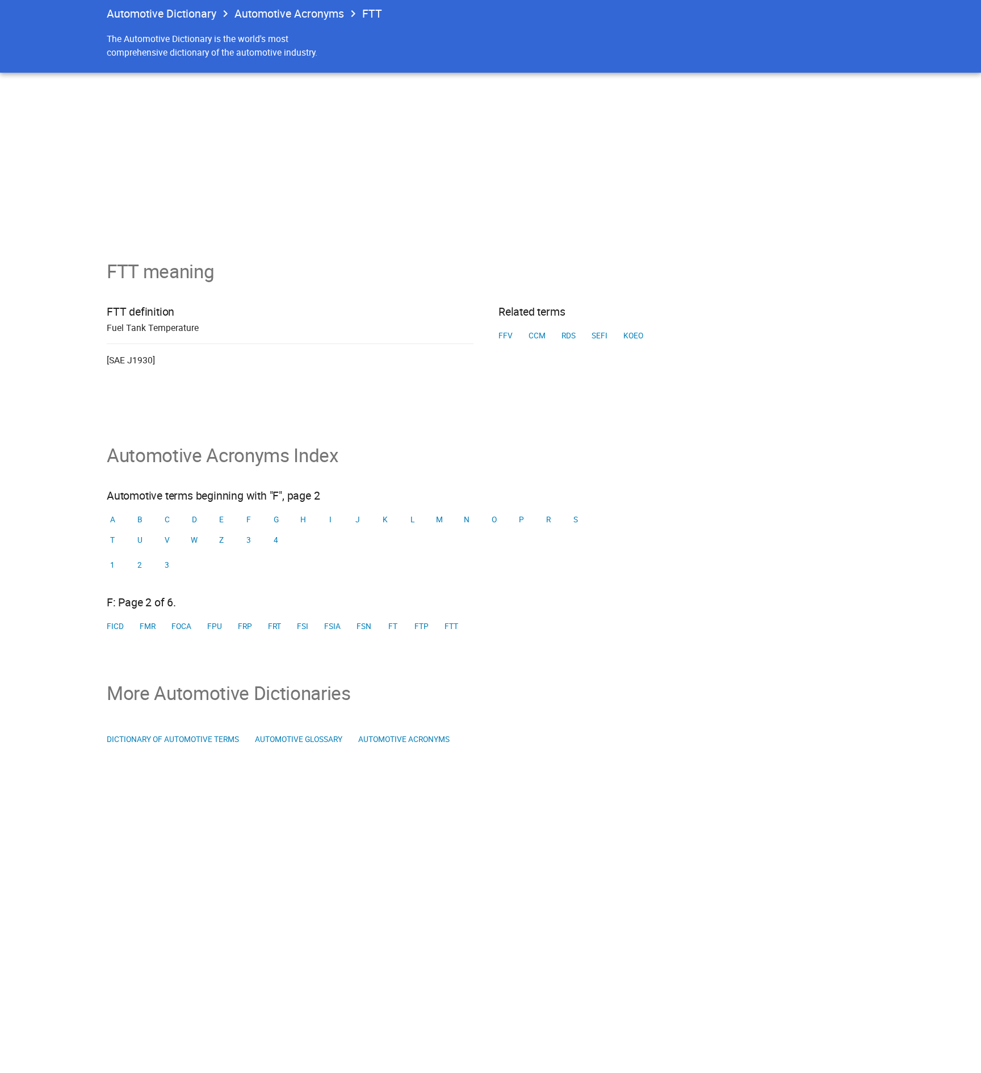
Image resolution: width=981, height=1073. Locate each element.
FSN (364, 626)
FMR (148, 626)
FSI (302, 626)
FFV (505, 335)
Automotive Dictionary (161, 13)
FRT (274, 626)
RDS (568, 335)
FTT (451, 626)
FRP (245, 626)
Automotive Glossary (298, 739)
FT (392, 626)
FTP (421, 626)
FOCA (181, 626)
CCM (537, 335)
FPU (214, 626)
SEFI (599, 335)
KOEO (633, 335)
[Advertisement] (490, 157)
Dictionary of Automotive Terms (173, 739)
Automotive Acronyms (289, 13)
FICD (115, 626)
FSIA (332, 626)
